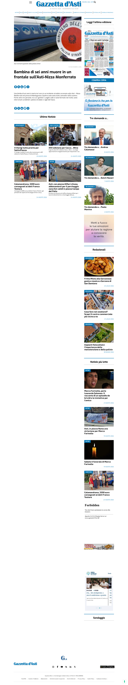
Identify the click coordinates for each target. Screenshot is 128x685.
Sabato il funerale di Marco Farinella (97, 462)
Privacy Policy (81, 679)
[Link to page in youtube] (62, 667)
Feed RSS (23, 679)
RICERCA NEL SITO (88, 2)
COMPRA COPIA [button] (99, 80)
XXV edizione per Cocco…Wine (63, 147)
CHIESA (25, 12)
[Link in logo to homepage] (30, 663)
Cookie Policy (90, 679)
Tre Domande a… (68, 12)
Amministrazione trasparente (57, 679)
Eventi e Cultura (33, 12)
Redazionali (89, 12)
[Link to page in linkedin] (21, 86)
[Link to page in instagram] (53, 667)
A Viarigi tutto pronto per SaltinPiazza (26, 148)
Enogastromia (47, 12)
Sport (54, 12)
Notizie (17, 12)
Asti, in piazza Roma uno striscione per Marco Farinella (96, 431)
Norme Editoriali (71, 679)
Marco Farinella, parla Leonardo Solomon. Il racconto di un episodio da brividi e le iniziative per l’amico (97, 396)
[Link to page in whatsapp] (25, 86)
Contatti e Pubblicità (33, 679)
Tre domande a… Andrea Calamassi (96, 148)
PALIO (21, 12)
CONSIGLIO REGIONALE (107, 12)
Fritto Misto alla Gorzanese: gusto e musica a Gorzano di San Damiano (98, 281)
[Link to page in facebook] (15, 86)
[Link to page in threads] (28, 86)
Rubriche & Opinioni (79, 12)
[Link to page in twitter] (18, 86)
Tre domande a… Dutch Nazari (99, 177)
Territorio (59, 12)
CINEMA (40, 12)
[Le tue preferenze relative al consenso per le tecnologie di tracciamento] (124, 681)
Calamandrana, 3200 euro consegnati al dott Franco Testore (27, 186)
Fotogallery (97, 12)
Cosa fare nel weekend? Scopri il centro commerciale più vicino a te (98, 314)
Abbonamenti (44, 679)
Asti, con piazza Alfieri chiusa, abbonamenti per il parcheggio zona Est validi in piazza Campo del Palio (64, 187)
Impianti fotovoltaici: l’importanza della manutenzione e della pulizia (98, 347)
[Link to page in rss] (66, 667)
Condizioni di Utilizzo (101, 679)
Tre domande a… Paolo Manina (95, 208)
